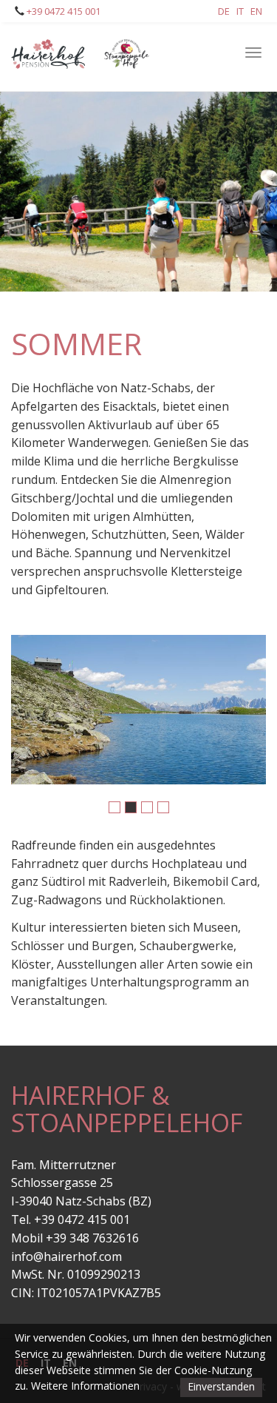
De (224, 11)
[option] (138, 709)
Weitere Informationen (85, 1386)
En (256, 11)
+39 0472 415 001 (62, 11)
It (240, 11)
